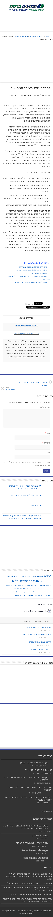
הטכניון (13, 585)
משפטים (28, 592)
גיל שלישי (34, 585)
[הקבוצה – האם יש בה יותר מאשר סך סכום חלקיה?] (51, 777)
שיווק (35, 596)
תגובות (27, 621)
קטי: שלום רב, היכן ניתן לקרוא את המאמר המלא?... (28, 883)
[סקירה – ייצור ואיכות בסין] (51, 762)
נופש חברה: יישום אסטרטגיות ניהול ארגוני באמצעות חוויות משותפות (25, 827)
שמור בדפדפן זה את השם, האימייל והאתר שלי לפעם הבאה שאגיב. (29, 464)
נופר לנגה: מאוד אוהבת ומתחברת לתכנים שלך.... (30, 894)
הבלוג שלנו (46, 811)
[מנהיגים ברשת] (26, 7)
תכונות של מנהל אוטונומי (38, 770)
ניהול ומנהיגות (36, 36)
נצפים (47, 621)
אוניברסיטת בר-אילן (15, 576)
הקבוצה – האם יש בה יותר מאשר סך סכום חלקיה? (26, 779)
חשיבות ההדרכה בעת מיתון (39, 627)
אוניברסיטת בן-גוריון (34, 576)
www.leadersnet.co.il (26, 325)
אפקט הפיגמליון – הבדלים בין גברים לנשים (33, 382)
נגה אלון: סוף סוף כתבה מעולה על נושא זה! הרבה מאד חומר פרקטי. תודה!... (27, 889)
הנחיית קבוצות (41, 589)
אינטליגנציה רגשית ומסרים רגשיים (31, 282)
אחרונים (37, 621)
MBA (47, 576)
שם (47, 433)
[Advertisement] (26, 22)
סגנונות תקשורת (40, 273)
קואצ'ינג (47, 595)
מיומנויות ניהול (21, 36)
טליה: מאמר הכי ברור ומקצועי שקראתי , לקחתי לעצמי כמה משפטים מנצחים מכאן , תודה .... (27, 900)
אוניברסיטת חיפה (45, 582)
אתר (48, 452)
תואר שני (27, 595)
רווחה (40, 596)
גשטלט (27, 585)
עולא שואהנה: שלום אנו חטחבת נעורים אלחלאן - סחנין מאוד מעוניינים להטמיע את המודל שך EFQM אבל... (29, 876)
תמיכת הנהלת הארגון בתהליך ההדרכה (34, 634)
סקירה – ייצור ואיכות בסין (34, 762)
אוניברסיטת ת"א (25, 581)
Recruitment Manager (35, 850)
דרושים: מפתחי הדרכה (41, 649)
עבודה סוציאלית (20, 592)
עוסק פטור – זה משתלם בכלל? (31, 843)
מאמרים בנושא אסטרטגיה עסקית (32, 270)
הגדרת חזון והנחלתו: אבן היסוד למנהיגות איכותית (30, 788)
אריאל (42, 585)
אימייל (46, 442)
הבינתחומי (21, 585)
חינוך (34, 589)
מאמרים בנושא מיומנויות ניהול (33, 266)
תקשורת (17, 595)
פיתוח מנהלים (9, 592)
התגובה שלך (44, 407)
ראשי (48, 36)
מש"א (34, 592)
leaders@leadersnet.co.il (26, 333)
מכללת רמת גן (41, 592)
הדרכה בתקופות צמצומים (40, 641)
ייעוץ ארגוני (18, 588)
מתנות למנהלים (40, 835)
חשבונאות (28, 589)
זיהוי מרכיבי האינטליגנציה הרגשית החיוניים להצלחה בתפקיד (28, 798)
